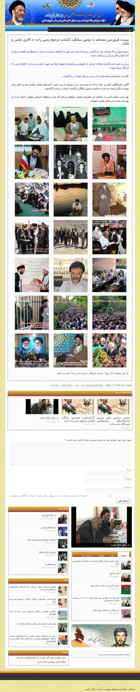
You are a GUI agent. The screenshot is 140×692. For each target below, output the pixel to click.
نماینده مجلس (67, 385)
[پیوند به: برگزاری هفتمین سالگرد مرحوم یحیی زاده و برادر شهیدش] (62, 615)
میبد (76, 385)
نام (130, 470)
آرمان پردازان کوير (94, 689)
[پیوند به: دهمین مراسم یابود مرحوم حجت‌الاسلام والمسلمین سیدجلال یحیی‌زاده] (113, 406)
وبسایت (127, 487)
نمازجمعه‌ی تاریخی (48, 528)
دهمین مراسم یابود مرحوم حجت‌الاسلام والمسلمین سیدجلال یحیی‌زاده (113, 420)
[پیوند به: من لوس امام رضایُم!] (62, 556)
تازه (112, 555)
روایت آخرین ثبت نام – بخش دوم (105, 586)
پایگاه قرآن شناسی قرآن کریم (51, 662)
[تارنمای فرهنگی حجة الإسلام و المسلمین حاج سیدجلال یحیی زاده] (70, 13)
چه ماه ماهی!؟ (50, 564)
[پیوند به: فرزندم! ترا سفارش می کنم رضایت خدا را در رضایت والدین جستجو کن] (126, 602)
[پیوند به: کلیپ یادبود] (126, 577)
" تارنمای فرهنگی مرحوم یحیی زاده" (87, 373)
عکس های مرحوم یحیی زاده (92, 385)
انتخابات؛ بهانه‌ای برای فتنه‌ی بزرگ (41, 540)
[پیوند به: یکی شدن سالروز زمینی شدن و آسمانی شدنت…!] (62, 627)
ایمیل (128, 478)
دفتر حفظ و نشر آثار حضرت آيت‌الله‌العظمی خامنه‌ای (41, 657)
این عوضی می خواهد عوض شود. (105, 610)
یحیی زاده (54, 385)
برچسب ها (87, 555)
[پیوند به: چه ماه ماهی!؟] (62, 568)
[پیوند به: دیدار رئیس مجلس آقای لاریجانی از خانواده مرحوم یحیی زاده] (126, 565)
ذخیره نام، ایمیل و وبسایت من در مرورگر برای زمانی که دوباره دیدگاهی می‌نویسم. (49, 495)
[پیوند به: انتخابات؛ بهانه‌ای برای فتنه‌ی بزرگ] (62, 543)
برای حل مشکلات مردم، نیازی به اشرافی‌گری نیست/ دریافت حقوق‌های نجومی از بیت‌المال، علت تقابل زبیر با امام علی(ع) (32, 638)
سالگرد (108, 385)
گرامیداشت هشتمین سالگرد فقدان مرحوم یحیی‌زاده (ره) (77, 419)
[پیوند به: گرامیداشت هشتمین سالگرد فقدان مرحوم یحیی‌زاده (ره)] (77, 406)
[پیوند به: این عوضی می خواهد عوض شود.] (126, 614)
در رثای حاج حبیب (49, 417)
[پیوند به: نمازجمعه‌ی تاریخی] (62, 531)
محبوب (123, 555)
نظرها (101, 555)
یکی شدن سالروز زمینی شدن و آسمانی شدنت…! (36, 624)
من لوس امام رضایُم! (47, 552)
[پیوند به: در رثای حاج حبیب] (42, 406)
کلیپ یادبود (114, 573)
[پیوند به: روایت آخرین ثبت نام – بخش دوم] (126, 589)
